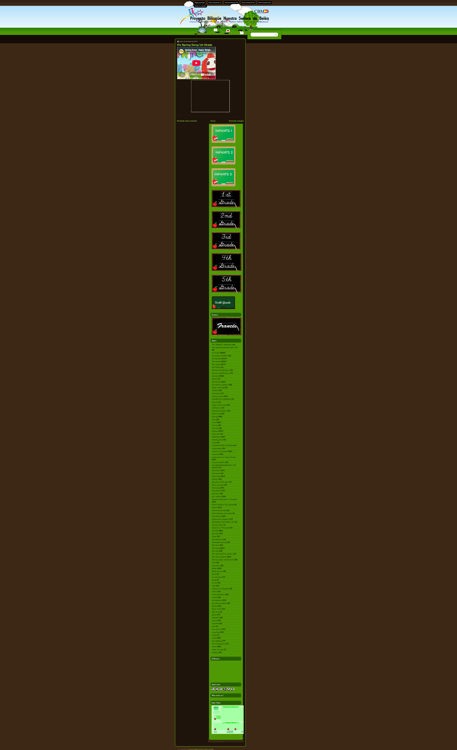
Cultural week (217, 396)
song (214, 638)
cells (214, 586)
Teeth (214, 536)
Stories (215, 533)
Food (214, 422)
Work (214, 574)
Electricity (216, 414)
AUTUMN (216, 367)
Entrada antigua (236, 121)
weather (215, 652)
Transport (216, 565)
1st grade (216, 353)
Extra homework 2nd (231, 2)
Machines (216, 470)
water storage (218, 649)
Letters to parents (219, 451)
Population (216, 516)
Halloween (216, 437)
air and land (217, 577)
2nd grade (216, 359)
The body (216, 548)
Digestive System (219, 411)
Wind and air (217, 571)
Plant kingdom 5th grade (222, 505)
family (214, 606)
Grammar (216, 434)
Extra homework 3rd (248, 2)
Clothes (215, 390)
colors (214, 591)
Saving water (217, 525)
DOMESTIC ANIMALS (221, 399)
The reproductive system (222, 554)
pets (214, 626)
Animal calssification (221, 370)
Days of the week (219, 405)
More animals (218, 485)
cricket (214, 597)
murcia (215, 620)
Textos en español (200, 6)
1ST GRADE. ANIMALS (222, 345)
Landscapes (217, 448)
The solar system (219, 557)
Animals (215, 376)
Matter (215, 479)
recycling (215, 632)
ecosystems (217, 600)
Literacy (215, 454)
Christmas (216, 382)
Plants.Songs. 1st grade (222, 513)
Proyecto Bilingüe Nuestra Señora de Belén (201, 749)
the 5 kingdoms (218, 644)
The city (215, 551)
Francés (215, 428)
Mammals (216, 473)
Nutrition (216, 494)
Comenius (216, 393)
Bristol (215, 379)
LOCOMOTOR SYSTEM (222, 445)
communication (218, 594)
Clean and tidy (218, 387)
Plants (214, 507)
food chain (216, 609)
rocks (214, 635)
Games (215, 431)
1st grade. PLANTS (220, 356)
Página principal (200, 2)
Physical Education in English (224, 499)
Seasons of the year (220, 528)
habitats (215, 618)
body (214, 580)
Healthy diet (217, 440)
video (214, 646)
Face (214, 419)
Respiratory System (220, 519)
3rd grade (216, 361)
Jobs (214, 443)
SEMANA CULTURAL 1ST (223, 522)
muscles (215, 623)
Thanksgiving (217, 539)
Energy (215, 416)
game (214, 615)
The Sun (215, 545)
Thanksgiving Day (219, 542)
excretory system (219, 603)
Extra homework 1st (215, 2)
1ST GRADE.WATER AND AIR (225, 348)
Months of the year (220, 482)
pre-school (216, 629)
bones (214, 583)
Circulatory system (220, 385)
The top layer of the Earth (223, 560)
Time (214, 562)
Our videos (216, 496)
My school (216, 491)
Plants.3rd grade (219, 510)
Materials (216, 476)
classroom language (220, 589)
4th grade (216, 364)
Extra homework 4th (264, 2)
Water (214, 568)
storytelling (217, 641)
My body (216, 488)
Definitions (216, 408)
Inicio (213, 121)
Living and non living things (223, 457)
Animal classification (221, 373)
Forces (215, 425)
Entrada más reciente (187, 121)
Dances (215, 402)
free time (215, 612)
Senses (215, 531)
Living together (218, 462)
